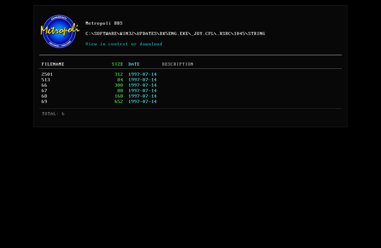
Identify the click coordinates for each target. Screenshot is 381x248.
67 (44, 90)
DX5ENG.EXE (174, 33)
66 (44, 85)
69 (44, 101)
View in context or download (124, 44)
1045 (239, 33)
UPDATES (147, 33)
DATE (134, 64)
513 (46, 79)
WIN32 (127, 33)
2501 (47, 74)
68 (44, 96)
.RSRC (224, 33)
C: (88, 33)
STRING (256, 33)
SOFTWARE (105, 33)
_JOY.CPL (202, 33)
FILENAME (53, 64)
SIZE (117, 64)
